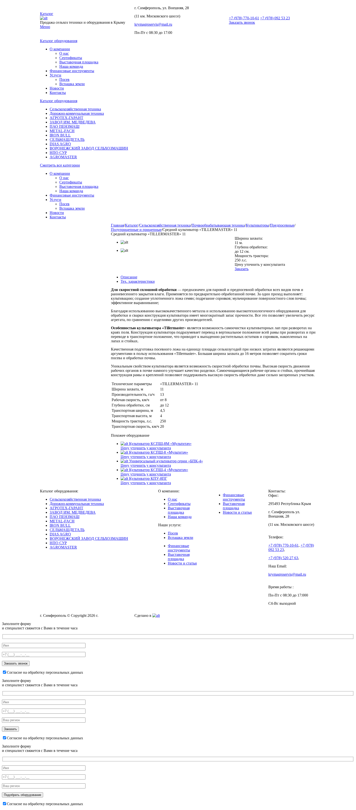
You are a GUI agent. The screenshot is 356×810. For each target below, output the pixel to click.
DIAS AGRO (60, 144)
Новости (57, 88)
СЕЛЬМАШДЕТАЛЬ (67, 140)
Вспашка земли (72, 84)
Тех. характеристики (138, 281)
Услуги (55, 75)
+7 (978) (244, 18)
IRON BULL (60, 135)
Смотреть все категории (60, 165)
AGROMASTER (63, 157)
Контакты (58, 93)
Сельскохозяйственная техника (75, 109)
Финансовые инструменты (72, 71)
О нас (64, 53)
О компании (60, 49)
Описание (129, 277)
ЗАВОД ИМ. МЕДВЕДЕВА (73, 122)
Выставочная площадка (78, 62)
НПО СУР (58, 153)
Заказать (241, 269)
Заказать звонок (242, 22)
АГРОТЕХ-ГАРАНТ (66, 118)
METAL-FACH (62, 131)
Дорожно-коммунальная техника (77, 113)
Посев (64, 79)
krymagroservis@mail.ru (153, 24)
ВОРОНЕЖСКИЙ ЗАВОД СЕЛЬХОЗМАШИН (89, 148)
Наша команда (71, 66)
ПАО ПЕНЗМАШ (64, 126)
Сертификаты (70, 58)
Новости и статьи (182, 563)
